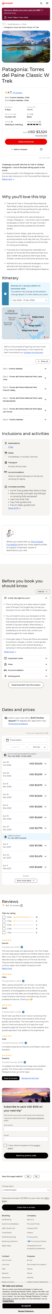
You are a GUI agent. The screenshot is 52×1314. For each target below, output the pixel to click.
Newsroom (6, 1277)
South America (14, 24)
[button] (26, 47)
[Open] (21, 905)
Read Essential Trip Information (26, 685)
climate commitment (33, 352)
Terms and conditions (18, 724)
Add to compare (20, 149)
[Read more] (4, 23)
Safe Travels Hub (8, 1228)
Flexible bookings (9, 1237)
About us (30, 1219)
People (30, 1269)
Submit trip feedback (10, 1224)
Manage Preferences (26, 1311)
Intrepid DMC (32, 1228)
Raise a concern (8, 1282)
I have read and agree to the (24, 1146)
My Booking (6, 1219)
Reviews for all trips (30, 1078)
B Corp (29, 1260)
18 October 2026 (41, 135)
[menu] (47, 3)
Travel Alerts (6, 1233)
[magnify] (41, 3)
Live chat (5, 1264)
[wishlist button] (41, 149)
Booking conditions (9, 1241)
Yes (28, 1176)
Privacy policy (32, 1237)
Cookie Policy (8, 1301)
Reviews (5, 1273)
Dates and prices (26, 142)
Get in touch (7, 1260)
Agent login (6, 1246)
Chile (24, 24)
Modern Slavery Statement (37, 1282)
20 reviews (17, 92)
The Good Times (33, 1224)
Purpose (31, 1256)
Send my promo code (26, 1155)
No (36, 1176)
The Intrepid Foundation (36, 1264)
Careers (30, 1233)
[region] (26, 1298)
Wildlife (30, 1277)
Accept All (26, 1306)
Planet (29, 1273)
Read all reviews (10, 1078)
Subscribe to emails (26, 1207)
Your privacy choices (38, 1241)
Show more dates (24, 881)
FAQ (3, 1269)
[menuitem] (7, 3)
